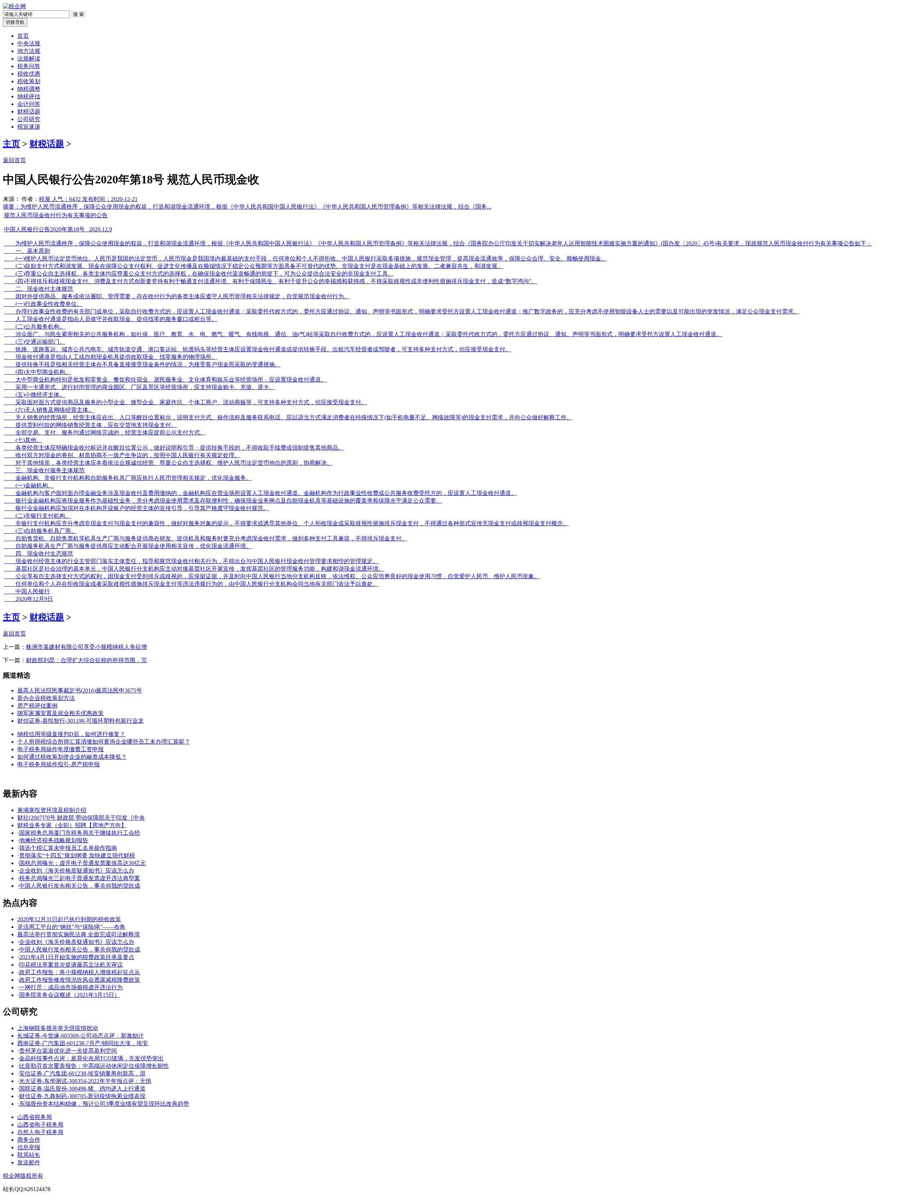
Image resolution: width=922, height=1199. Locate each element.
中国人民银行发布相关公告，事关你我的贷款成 (79, 886)
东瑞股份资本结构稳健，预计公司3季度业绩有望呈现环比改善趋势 (104, 1104)
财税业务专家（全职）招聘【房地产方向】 (72, 825)
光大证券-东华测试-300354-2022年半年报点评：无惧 (85, 1081)
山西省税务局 (34, 1117)
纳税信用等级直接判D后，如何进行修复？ (71, 734)
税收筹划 (28, 81)
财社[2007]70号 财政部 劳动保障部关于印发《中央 (81, 818)
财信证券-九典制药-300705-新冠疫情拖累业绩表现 (82, 1096)
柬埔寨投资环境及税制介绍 (51, 810)
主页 (11, 143)
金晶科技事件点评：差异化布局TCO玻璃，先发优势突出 (91, 1058)
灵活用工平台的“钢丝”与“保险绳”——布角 (71, 927)
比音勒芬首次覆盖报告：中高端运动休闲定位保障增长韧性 (94, 1066)
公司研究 (28, 119)
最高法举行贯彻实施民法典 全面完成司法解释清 (78, 934)
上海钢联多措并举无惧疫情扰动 (57, 1028)
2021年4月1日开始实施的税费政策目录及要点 (76, 957)
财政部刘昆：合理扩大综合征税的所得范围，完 (86, 660)
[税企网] (14, 6)
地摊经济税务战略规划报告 (53, 840)
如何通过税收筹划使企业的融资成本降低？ (72, 757)
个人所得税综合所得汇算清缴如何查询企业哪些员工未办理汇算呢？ (103, 742)
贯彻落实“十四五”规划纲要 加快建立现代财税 (77, 855)
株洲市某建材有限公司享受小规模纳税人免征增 (86, 647)
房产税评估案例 (37, 706)
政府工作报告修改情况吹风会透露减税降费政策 (79, 980)
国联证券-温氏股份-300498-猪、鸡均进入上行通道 (82, 1089)
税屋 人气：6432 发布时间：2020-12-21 (88, 199)
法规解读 (28, 58)
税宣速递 (28, 127)
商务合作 (28, 1140)
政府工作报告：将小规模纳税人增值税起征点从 (79, 972)
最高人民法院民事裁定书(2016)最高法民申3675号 (79, 690)
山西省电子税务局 (40, 1125)
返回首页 (14, 160)
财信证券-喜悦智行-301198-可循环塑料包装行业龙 (80, 721)
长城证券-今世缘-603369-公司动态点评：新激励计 (80, 1036)
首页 (23, 36)
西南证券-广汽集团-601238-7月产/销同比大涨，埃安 (82, 1043)
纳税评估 (28, 96)
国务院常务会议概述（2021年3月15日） (69, 995)
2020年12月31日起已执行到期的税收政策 (69, 919)
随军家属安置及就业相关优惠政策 (60, 713)
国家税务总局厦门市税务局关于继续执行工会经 (79, 833)
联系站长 (28, 1155)
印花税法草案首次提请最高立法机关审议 (71, 965)
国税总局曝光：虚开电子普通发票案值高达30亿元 (82, 863)
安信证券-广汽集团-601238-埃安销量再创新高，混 (82, 1073)
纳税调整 (28, 89)
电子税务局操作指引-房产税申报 (58, 764)
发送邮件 (28, 1162)
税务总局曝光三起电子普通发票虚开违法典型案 (79, 878)
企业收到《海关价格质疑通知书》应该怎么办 (76, 871)
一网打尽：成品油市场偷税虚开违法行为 (71, 987)
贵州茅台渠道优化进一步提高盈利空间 (68, 1051)
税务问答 (28, 66)
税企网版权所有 (23, 1176)
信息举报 (28, 1147)
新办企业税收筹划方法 (46, 698)
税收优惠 (28, 74)
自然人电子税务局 (40, 1132)
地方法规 (28, 51)
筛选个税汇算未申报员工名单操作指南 (68, 848)
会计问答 (28, 104)
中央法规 (28, 43)
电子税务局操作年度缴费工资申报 (60, 749)
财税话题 (28, 111)
